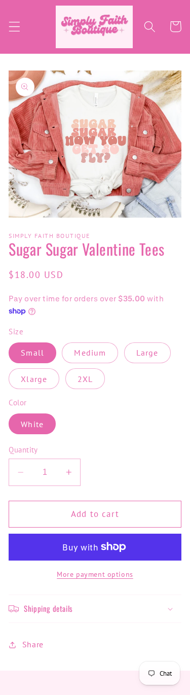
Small (32, 353)
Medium (90, 353)
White (32, 424)
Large (147, 353)
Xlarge (34, 379)
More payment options (95, 574)
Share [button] (33, 644)
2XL (85, 379)
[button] (14, 27)
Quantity (23, 450)
